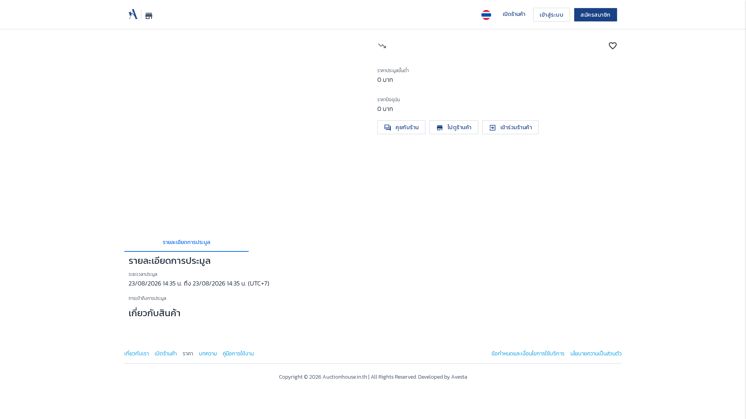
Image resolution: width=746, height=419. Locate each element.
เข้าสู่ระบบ (551, 15)
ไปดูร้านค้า (454, 127)
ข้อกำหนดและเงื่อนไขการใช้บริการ (528, 354)
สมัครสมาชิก (595, 15)
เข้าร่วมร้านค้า (510, 127)
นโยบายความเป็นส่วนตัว (596, 354)
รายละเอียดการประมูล (186, 242)
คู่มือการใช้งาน (238, 354)
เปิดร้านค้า (166, 354)
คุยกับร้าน (401, 127)
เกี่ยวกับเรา (136, 354)
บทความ (208, 354)
